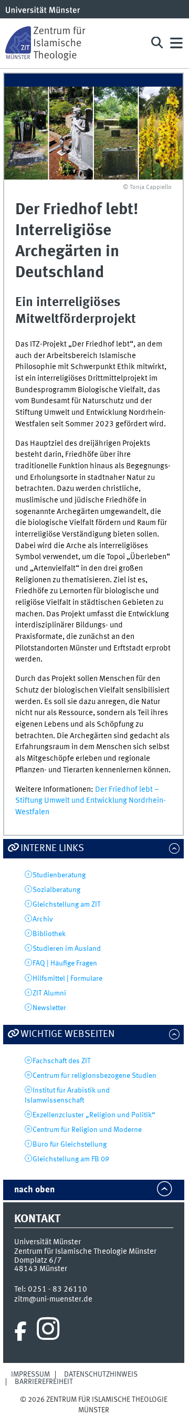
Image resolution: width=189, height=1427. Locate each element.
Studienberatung (59, 875)
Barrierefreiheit (44, 1382)
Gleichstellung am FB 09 (71, 1159)
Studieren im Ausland (67, 948)
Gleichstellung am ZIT (67, 904)
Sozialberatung (56, 890)
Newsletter (49, 1008)
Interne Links (52, 848)
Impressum (30, 1374)
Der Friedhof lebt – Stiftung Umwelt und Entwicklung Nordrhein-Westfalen (90, 800)
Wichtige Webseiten (67, 1034)
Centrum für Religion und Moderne (87, 1130)
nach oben (34, 1189)
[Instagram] (48, 1331)
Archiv (43, 919)
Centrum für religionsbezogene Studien (94, 1075)
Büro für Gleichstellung (70, 1144)
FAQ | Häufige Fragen (65, 963)
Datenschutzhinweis (101, 1374)
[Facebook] (20, 1331)
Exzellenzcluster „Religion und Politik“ (94, 1115)
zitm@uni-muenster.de (53, 1299)
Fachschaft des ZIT (62, 1061)
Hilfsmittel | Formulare (67, 978)
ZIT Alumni (49, 993)
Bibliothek (49, 934)
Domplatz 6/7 (38, 1260)
